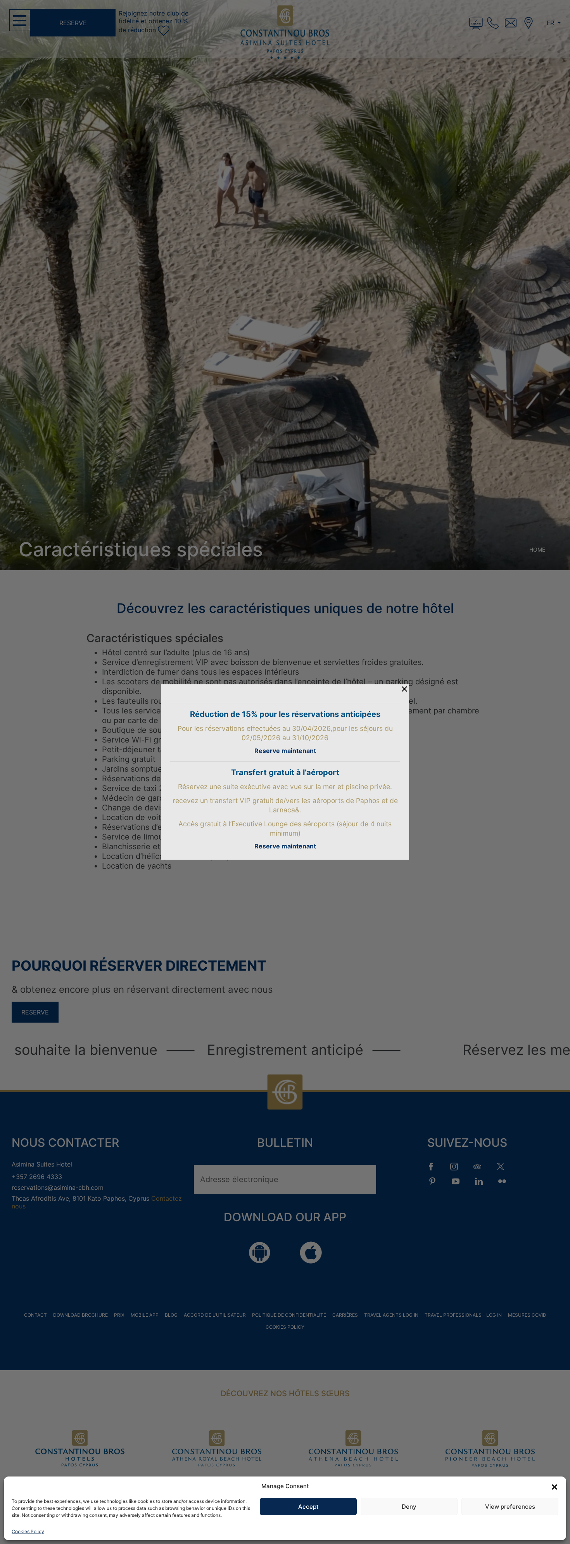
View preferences (510, 1506)
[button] (554, 1486)
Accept (308, 1506)
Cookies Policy (28, 1531)
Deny (409, 1506)
